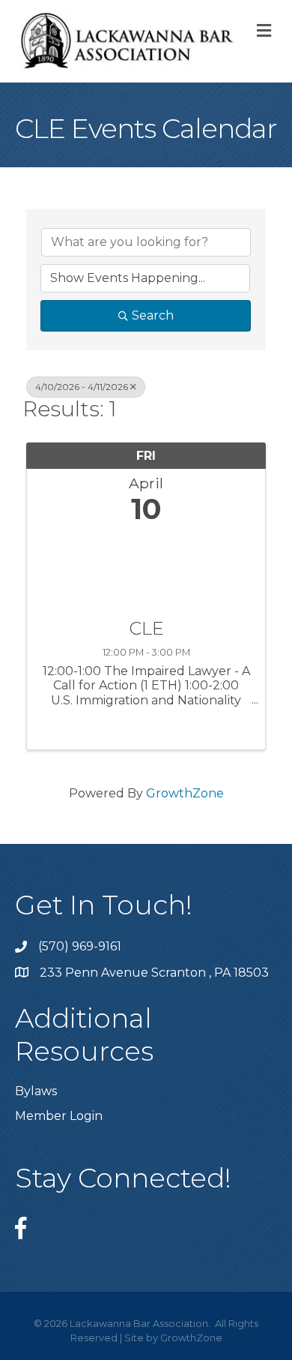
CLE (146, 628)
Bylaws (36, 1091)
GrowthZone (185, 793)
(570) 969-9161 (79, 946)
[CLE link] (146, 568)
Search (153, 315)
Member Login (59, 1116)
